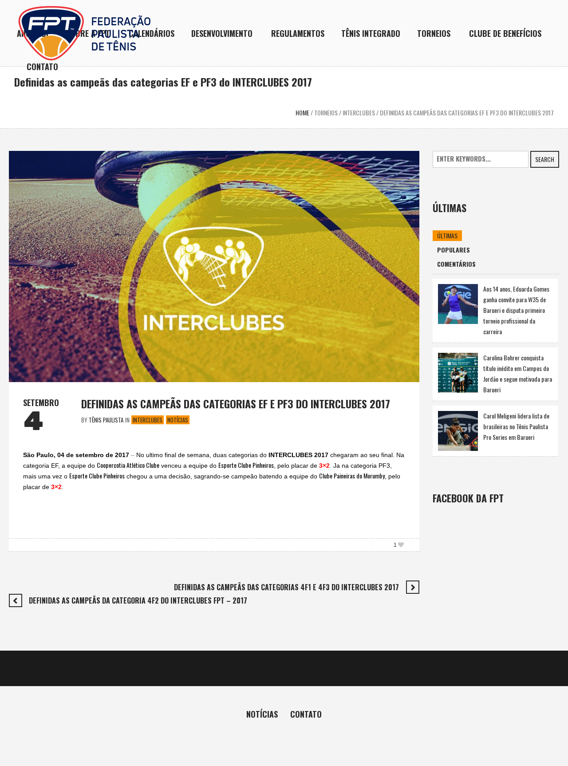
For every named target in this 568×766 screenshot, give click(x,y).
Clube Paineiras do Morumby (352, 475)
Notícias (177, 419)
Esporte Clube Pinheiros (246, 465)
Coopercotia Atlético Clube (128, 465)
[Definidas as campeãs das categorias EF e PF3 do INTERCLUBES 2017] (214, 265)
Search (544, 159)
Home (302, 112)
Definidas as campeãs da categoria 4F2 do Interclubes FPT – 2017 (138, 600)
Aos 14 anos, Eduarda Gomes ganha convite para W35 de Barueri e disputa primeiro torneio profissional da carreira (516, 310)
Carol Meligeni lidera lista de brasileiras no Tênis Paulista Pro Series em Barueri (516, 426)
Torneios (326, 112)
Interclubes (359, 112)
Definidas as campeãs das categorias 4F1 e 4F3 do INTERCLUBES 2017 (286, 587)
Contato (306, 714)
